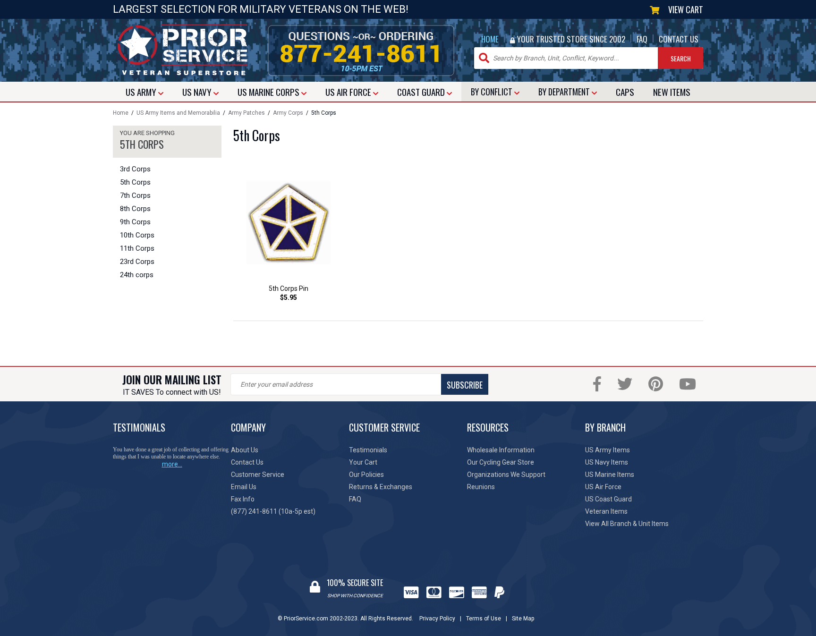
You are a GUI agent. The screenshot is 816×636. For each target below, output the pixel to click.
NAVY (197, 91)
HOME (490, 39)
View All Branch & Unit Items (627, 523)
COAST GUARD (422, 91)
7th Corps (135, 195)
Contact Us (247, 462)
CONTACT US (678, 39)
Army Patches (246, 113)
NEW (671, 91)
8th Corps (135, 208)
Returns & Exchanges (380, 487)
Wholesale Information (501, 450)
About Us (244, 450)
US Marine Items (609, 474)
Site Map (523, 618)
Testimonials (368, 450)
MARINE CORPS (269, 91)
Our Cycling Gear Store (500, 462)
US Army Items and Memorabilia (178, 113)
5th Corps (135, 182)
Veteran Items (606, 511)
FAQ (642, 39)
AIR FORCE (349, 91)
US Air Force (603, 487)
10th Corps (137, 235)
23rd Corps (137, 261)
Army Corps (288, 113)
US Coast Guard (608, 499)
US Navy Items (606, 462)
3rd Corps (135, 169)
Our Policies (366, 474)
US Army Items (607, 450)
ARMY (142, 91)
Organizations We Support (506, 474)
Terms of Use (483, 618)
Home (120, 113)
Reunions (481, 487)
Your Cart (363, 462)
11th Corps (137, 248)
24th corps (136, 275)
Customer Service (257, 474)
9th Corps (135, 222)
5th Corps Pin (288, 288)
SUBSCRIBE (465, 385)
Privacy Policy (437, 618)
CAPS (625, 91)
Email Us (243, 487)
